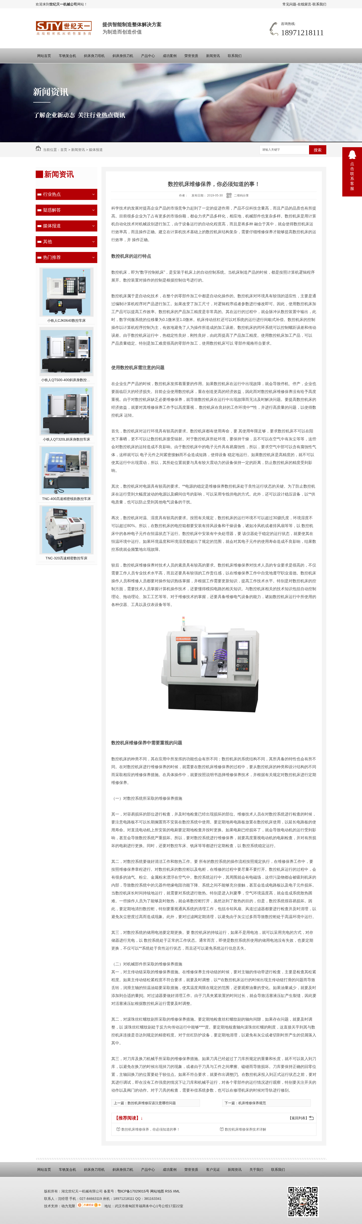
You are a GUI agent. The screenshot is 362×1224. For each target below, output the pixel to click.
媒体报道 (96, 150)
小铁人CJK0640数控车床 (66, 320)
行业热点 (52, 194)
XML (176, 1191)
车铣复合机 (67, 56)
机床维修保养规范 (252, 1103)
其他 (47, 241)
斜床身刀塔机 (94, 56)
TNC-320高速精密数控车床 (66, 558)
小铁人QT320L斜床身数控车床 (66, 439)
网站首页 (44, 56)
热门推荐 (52, 257)
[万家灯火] (89, 1206)
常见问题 (289, 4)
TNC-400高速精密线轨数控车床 (66, 499)
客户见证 (213, 1169)
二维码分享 (241, 195)
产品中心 (148, 56)
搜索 (318, 150)
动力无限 (68, 1206)
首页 (63, 150)
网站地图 (156, 1191)
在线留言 (304, 4)
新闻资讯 (213, 56)
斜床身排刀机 (123, 56)
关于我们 (256, 1169)
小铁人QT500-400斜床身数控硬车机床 (66, 380)
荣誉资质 (191, 56)
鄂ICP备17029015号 (133, 1191)
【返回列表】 (298, 1118)
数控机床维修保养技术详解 (245, 1129)
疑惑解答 (52, 210)
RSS (169, 1191)
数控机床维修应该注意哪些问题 (152, 1103)
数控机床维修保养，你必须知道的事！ (150, 1129)
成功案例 (170, 56)
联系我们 (319, 4)
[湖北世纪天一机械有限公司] (64, 28)
